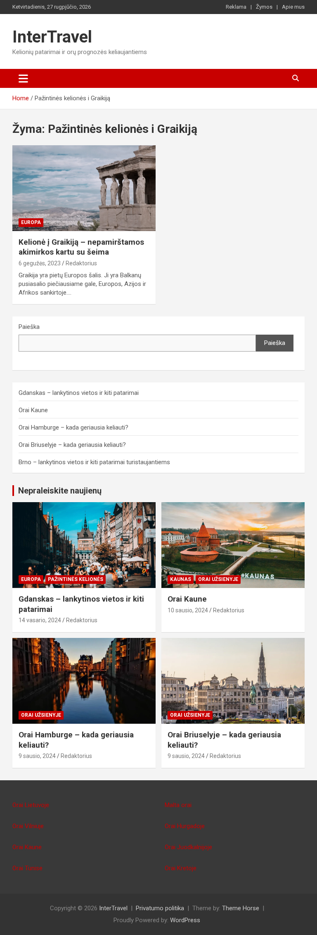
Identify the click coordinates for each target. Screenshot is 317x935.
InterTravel (52, 37)
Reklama (236, 7)
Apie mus (293, 7)
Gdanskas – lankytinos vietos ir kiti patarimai (79, 393)
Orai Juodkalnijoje (188, 847)
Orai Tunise (27, 868)
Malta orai (178, 805)
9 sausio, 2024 (37, 756)
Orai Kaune (33, 410)
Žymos (264, 7)
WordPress (185, 920)
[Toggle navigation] (23, 78)
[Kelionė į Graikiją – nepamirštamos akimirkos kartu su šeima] (84, 188)
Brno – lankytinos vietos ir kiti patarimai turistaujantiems (94, 462)
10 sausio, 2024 (188, 610)
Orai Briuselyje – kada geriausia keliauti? (72, 445)
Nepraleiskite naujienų (60, 491)
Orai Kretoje (180, 868)
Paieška (29, 327)
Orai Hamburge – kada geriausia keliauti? (73, 427)
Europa (31, 222)
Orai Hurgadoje (185, 826)
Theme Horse (240, 908)
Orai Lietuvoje (30, 805)
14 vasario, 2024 (40, 620)
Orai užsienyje (218, 579)
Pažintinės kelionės (75, 579)
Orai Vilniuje (28, 826)
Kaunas (180, 579)
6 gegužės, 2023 (40, 263)
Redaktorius (81, 263)
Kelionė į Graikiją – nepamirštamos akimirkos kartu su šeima (81, 247)
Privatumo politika (160, 908)
